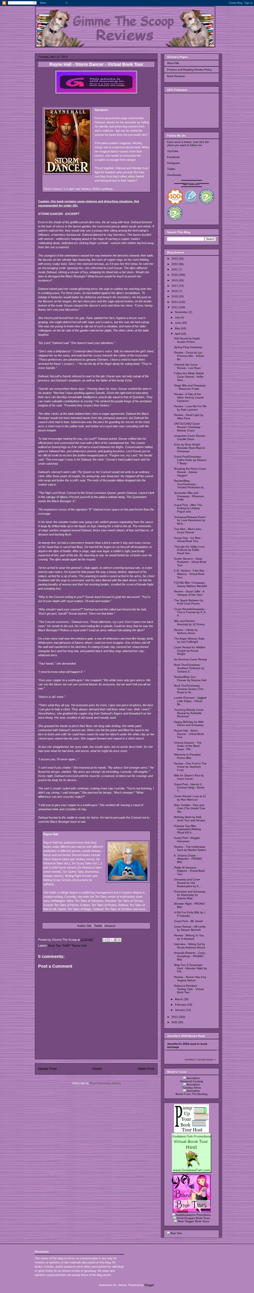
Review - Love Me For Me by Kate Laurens (190, 408)
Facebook (173, 157)
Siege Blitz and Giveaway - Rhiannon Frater (190, 387)
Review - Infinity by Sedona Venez (186, 631)
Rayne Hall (79, 945)
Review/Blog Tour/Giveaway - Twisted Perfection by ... (190, 484)
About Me (173, 63)
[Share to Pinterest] (119, 940)
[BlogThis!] (108, 940)
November (182, 312)
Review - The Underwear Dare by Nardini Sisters (190, 848)
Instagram (173, 163)
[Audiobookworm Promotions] (191, 1214)
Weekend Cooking (191, 1081)
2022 (175, 264)
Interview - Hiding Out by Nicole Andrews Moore (189, 945)
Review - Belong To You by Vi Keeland (189, 937)
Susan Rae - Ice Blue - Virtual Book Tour (188, 539)
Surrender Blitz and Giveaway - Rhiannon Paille (189, 496)
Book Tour (54, 945)
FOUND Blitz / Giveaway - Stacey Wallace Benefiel (190, 584)
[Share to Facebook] (116, 940)
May (178, 328)
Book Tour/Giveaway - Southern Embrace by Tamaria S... (189, 668)
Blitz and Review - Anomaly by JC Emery (189, 622)
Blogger (149, 1285)
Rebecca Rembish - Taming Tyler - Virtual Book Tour (189, 989)
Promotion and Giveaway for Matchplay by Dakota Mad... (190, 895)
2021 (175, 269)
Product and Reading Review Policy (189, 69)
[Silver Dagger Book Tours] (191, 1221)
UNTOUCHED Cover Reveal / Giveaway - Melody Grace (188, 427)
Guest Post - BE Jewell (188, 921)
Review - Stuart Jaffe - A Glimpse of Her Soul (189, 593)
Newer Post (47, 1069)
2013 (175, 307)
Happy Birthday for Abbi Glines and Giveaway (189, 723)
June (178, 322)
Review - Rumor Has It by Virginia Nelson (190, 978)
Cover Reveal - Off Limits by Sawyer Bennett (190, 928)
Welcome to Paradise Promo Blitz (187, 756)
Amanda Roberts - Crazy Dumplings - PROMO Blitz (189, 956)
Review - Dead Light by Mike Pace (188, 416)
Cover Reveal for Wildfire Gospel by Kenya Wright (189, 651)
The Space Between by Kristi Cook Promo (188, 602)
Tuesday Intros (191, 1087)
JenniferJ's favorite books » (200, 1059)
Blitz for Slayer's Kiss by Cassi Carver (189, 777)
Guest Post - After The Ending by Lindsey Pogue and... (188, 508)
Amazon (110, 925)
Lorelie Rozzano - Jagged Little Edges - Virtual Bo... (190, 701)
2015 (175, 296)
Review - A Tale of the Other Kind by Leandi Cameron (189, 397)
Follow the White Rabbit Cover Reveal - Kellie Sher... (189, 377)
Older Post (146, 1069)
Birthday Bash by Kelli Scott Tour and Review (189, 818)
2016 (175, 291)
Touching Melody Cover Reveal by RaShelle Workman (189, 713)
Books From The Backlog (191, 1094)
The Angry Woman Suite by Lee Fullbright (189, 640)
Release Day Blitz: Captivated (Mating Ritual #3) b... (187, 829)
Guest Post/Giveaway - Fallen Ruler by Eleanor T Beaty (190, 460)
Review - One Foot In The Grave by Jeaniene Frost (190, 767)
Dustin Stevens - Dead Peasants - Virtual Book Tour (190, 562)
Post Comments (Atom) (105, 1083)
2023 (175, 258)
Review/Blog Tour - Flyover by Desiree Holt (190, 678)
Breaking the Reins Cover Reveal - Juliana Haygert (190, 472)
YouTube (172, 151)
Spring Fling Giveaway (188, 347)
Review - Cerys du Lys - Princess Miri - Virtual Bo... (189, 356)
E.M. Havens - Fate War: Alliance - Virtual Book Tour (189, 574)
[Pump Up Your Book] (191, 1131)
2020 (175, 274)
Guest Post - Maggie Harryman (187, 839)
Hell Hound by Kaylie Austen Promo (187, 340)
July (178, 317)
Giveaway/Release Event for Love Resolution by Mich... (189, 520)
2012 (175, 1016)
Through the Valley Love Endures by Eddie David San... (189, 550)
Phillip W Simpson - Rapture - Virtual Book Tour (189, 871)
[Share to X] (112, 940)
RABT (66, 945)
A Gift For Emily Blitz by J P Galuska (189, 914)
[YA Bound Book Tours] (191, 1211)
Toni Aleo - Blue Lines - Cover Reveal (188, 530)
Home (97, 1069)
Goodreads (174, 174)
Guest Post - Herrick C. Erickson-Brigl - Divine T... (189, 788)
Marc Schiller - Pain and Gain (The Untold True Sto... (189, 808)
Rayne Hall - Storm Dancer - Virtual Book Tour (189, 734)
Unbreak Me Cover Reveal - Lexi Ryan (187, 366)
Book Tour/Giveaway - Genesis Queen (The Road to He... (188, 689)
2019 (175, 280)
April (178, 333)
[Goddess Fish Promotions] (191, 1171)
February (181, 1004)
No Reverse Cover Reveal (190, 659)
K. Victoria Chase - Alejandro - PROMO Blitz (188, 859)
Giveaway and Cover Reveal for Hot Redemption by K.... (188, 883)
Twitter (98, 925)
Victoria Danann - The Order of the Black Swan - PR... (188, 746)
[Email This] (104, 940)
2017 (175, 285)
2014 (175, 302)
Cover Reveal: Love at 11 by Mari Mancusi (190, 798)
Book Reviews (176, 76)
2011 (174, 1022)
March (179, 999)
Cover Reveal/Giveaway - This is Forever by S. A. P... (190, 612)
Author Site (84, 925)
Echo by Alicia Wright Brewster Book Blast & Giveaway (189, 448)
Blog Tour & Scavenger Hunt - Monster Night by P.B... (190, 968)
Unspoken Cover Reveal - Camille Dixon (190, 437)
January (180, 1009)
